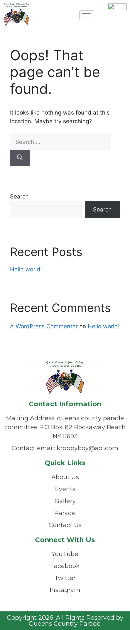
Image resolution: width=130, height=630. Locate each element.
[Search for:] (60, 142)
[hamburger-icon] (86, 15)
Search (19, 196)
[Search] (20, 158)
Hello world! (26, 269)
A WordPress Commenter (44, 326)
